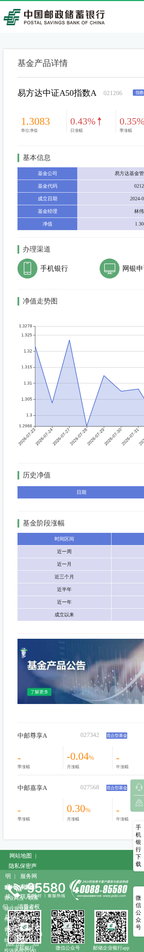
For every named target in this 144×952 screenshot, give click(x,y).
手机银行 (54, 268)
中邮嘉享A (32, 787)
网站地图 (20, 856)
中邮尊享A (32, 735)
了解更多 (23, 650)
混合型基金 (116, 735)
